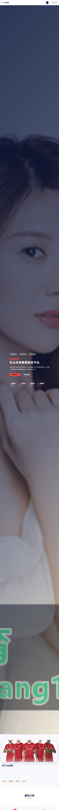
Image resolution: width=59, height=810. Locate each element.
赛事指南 (27, 374)
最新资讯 (15, 374)
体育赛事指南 (54, 2)
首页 (47, 2)
